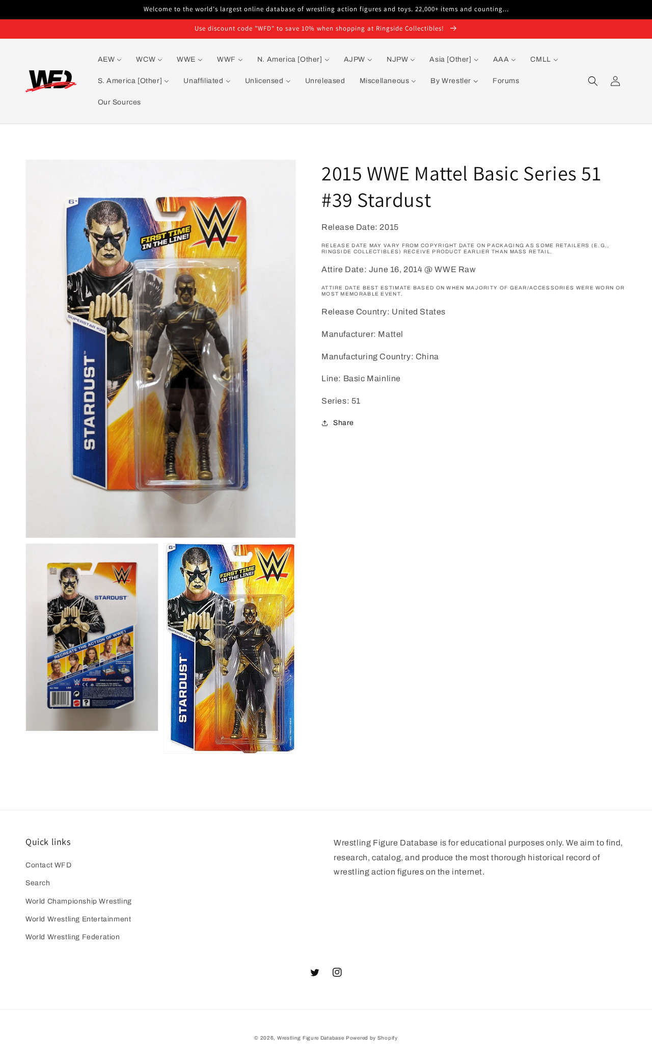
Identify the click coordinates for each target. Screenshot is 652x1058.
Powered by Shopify (372, 1038)
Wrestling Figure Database (310, 1038)
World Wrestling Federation (72, 937)
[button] (593, 81)
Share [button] (343, 423)
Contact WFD (48, 865)
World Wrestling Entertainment (78, 919)
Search (37, 883)
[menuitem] (110, 59)
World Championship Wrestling (78, 901)
